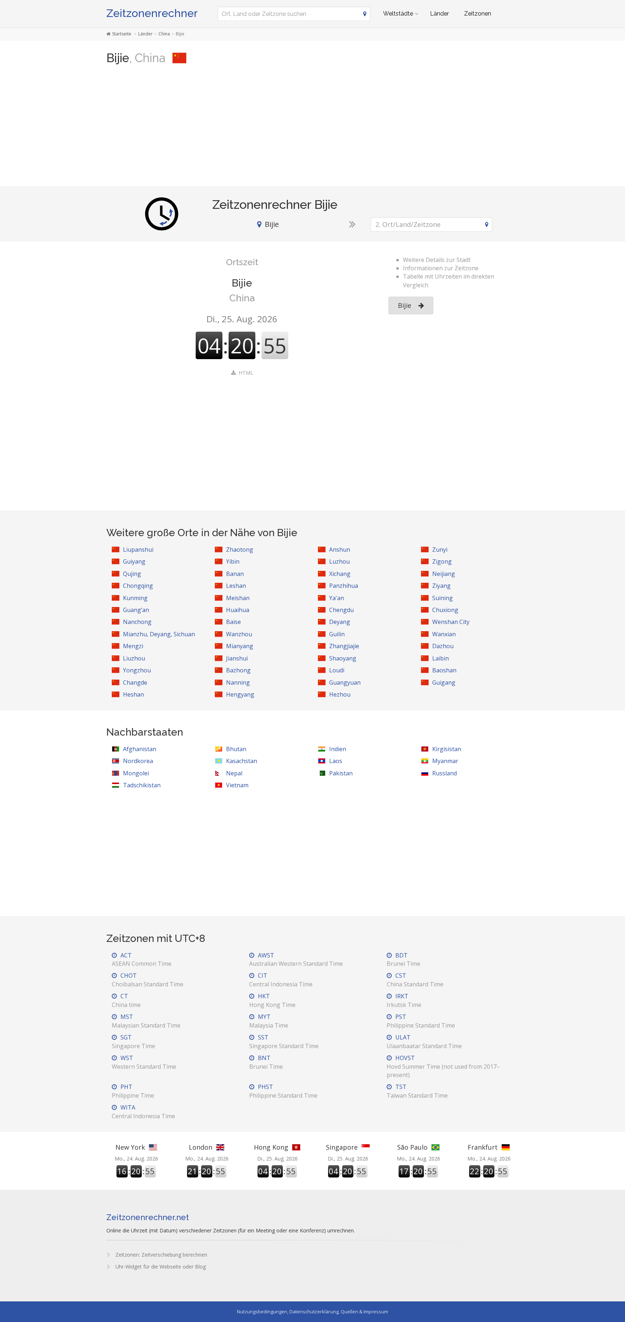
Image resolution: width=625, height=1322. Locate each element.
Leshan (236, 586)
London (200, 1147)
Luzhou (339, 561)
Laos (335, 761)
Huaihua (237, 610)
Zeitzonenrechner (152, 13)
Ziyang (441, 586)
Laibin (440, 658)
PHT (133, 1091)
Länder (439, 13)
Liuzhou (134, 658)
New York (130, 1147)
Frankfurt (483, 1147)
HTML (246, 372)
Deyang (339, 622)
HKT (272, 1000)
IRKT (404, 1000)
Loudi (336, 670)
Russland (444, 773)
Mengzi (133, 646)
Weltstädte (398, 13)
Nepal (234, 773)
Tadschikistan (142, 785)
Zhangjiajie (344, 646)
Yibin (232, 561)
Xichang (339, 574)
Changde (135, 682)
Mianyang (239, 646)
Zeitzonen (477, 13)
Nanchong (137, 622)
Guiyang (134, 561)
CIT (280, 980)
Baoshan (444, 670)
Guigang (443, 682)
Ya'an (336, 598)
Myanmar (445, 761)
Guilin (337, 634)
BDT (403, 959)
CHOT (147, 980)
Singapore (342, 1147)
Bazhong (238, 670)
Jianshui (237, 658)
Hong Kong (271, 1147)
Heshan (133, 694)
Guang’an (136, 610)
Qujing (132, 574)
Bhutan (236, 749)
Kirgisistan (446, 749)
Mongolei (136, 773)
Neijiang (443, 574)
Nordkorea (138, 761)
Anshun (339, 550)
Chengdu (341, 610)
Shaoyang (342, 658)
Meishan (238, 598)
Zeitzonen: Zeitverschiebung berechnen (160, 1254)
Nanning (238, 682)
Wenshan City (450, 622)
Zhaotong (239, 550)
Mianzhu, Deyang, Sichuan (159, 634)
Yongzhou (137, 670)
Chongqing (138, 586)
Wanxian (444, 634)
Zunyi (439, 550)
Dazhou (443, 646)
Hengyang (240, 694)
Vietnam (237, 785)
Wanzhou (239, 634)
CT (126, 1000)
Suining (442, 598)
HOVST (443, 1066)
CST (415, 980)
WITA (143, 1111)
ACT (141, 959)
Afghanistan (139, 749)
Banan (235, 574)
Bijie (404, 305)
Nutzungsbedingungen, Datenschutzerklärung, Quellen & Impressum (312, 1311)
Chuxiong (445, 610)
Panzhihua (343, 586)
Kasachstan (241, 761)
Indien (337, 749)
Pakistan (341, 773)
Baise (233, 622)
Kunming (135, 598)
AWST (296, 959)
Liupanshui (138, 550)
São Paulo (412, 1147)
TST (417, 1091)
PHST (283, 1091)
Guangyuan (345, 682)
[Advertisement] (312, 128)
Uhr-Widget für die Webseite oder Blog (160, 1266)
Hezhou (339, 694)
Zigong (442, 561)
